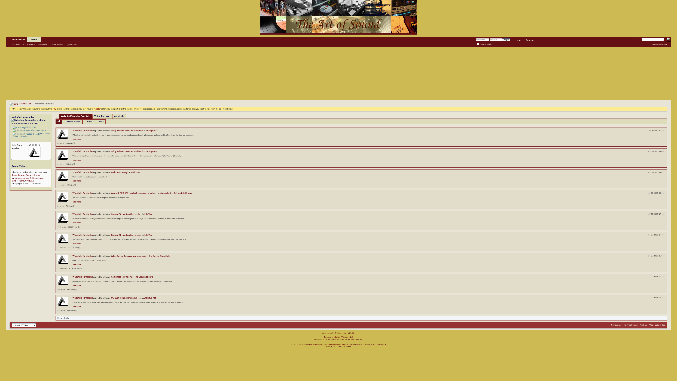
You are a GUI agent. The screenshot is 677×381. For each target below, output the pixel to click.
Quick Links (72, 45)
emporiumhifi (18, 178)
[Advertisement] (338, 73)
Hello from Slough (119, 172)
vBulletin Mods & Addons (338, 344)
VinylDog (29, 181)
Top (663, 325)
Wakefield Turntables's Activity (75, 116)
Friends (89, 121)
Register (530, 40)
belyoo (21, 175)
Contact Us (616, 325)
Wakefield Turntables (73, 121)
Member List (25, 104)
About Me (119, 116)
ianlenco (39, 178)
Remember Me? (486, 44)
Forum (34, 39)
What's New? (18, 39)
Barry (14, 175)
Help (518, 40)
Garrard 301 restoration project (126, 214)
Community (42, 45)
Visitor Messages (102, 116)
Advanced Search (659, 44)
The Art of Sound (631, 325)
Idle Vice (148, 214)
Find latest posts (38, 130)
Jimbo (15, 181)
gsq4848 (30, 178)
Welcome (135, 172)
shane (21, 181)
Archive (643, 325)
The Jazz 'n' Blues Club (159, 256)
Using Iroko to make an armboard (127, 131)
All (58, 121)
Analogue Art (152, 131)
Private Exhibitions (183, 193)
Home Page (31, 127)
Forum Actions (57, 45)
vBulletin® (338, 337)
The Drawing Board (144, 277)
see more (77, 139)
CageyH (29, 175)
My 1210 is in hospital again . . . (126, 298)
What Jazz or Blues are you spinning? (128, 256)
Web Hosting (655, 325)
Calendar (31, 45)
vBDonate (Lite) (320, 344)
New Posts (15, 45)
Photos (101, 121)
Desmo (36, 175)
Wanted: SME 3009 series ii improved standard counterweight (141, 193)
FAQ (24, 45)
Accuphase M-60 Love (121, 277)
